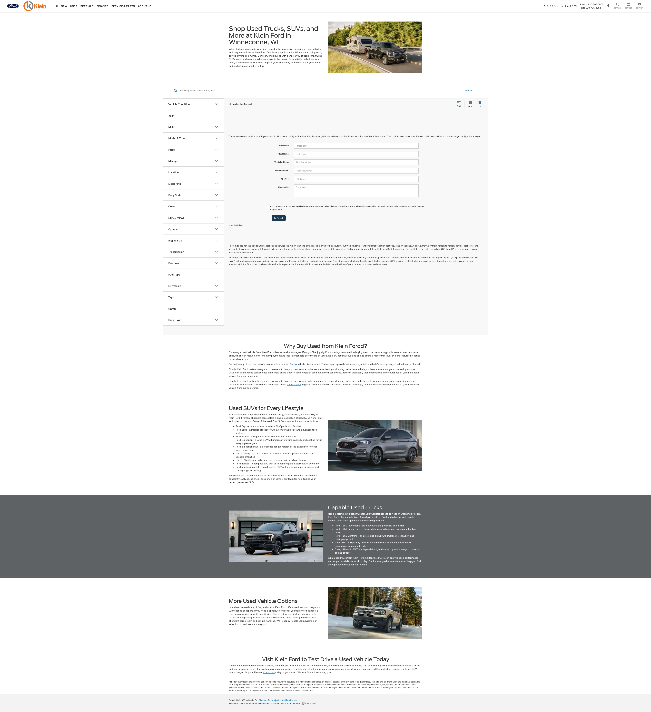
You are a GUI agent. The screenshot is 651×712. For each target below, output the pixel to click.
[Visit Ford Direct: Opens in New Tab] (309, 704)
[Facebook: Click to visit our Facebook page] (608, 6)
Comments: (283, 187)
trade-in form (294, 384)
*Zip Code (284, 178)
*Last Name (283, 153)
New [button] (64, 6)
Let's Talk (278, 218)
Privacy (271, 700)
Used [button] (73, 6)
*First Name (283, 145)
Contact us (269, 672)
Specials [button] (86, 6)
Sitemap (263, 700)
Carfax (293, 364)
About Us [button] (144, 6)
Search (468, 90)
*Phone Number (281, 170)
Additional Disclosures (286, 700)
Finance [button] (102, 6)
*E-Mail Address (281, 162)
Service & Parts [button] (123, 6)
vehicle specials (404, 665)
